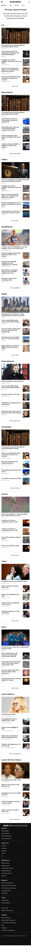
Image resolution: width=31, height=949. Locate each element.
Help (3, 925)
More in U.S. (15, 86)
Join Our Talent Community (9, 922)
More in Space (15, 688)
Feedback (4, 927)
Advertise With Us (6, 870)
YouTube (4, 845)
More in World (15, 355)
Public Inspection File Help (9, 888)
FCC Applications (6, 890)
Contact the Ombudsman (8, 930)
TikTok (3, 853)
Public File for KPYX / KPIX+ (9, 885)
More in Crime (15, 621)
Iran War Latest (5, 833)
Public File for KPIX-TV (7, 883)
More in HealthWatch (15, 288)
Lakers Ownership (6, 838)
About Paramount (6, 917)
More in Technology (15, 488)
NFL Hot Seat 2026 (7, 836)
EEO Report (5, 893)
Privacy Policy (5, 900)
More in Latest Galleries (15, 753)
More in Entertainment (15, 420)
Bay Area (3, 5)
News (11, 5)
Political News (5, 831)
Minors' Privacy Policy (7, 910)
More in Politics (15, 220)
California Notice (6, 902)
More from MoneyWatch (15, 153)
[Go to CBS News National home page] (15, 2)
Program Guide (5, 865)
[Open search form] (29, 2)
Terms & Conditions (7, 873)
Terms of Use (5, 908)
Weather (17, 5)
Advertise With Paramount (8, 920)
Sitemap (4, 875)
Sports (23, 5)
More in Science (15, 555)
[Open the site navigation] (5, 2)
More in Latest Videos (15, 819)
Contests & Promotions (7, 868)
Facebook (4, 848)
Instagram (4, 850)
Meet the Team (5, 863)
